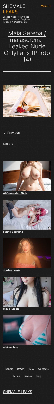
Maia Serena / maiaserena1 (27, 36)
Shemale (14, 9)
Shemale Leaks (17, 392)
